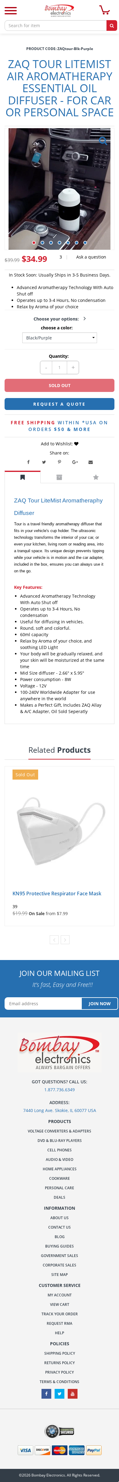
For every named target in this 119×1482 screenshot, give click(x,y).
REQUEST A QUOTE (59, 404)
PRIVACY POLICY (59, 1372)
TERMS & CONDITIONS (59, 1381)
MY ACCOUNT (60, 1295)
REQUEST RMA (59, 1323)
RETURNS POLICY (59, 1362)
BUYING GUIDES (59, 1246)
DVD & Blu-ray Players (60, 1140)
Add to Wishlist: (57, 444)
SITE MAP (59, 1274)
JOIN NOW (100, 1003)
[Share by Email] (91, 462)
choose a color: (58, 328)
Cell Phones (59, 1150)
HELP (59, 1332)
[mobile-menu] (11, 11)
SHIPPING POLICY (59, 1353)
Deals (59, 1197)
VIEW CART (59, 1304)
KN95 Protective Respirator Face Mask (57, 893)
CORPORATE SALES (59, 1265)
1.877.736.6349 (59, 1089)
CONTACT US (59, 1227)
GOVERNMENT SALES (59, 1255)
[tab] (23, 477)
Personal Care (59, 1187)
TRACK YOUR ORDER (59, 1314)
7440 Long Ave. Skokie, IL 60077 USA (59, 1110)
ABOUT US (59, 1217)
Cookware (59, 1178)
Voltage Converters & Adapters (59, 1131)
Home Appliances (60, 1169)
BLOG (60, 1236)
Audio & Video (59, 1159)
